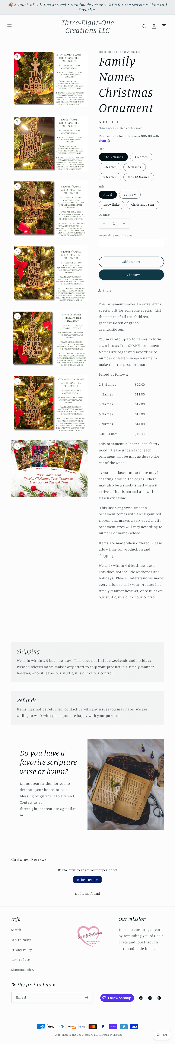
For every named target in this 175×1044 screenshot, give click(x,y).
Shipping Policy (22, 969)
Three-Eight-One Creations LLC (80, 1034)
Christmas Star (143, 204)
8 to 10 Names (139, 177)
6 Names (134, 167)
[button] (9, 26)
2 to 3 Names (113, 157)
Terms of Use (20, 959)
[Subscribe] (87, 997)
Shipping (105, 128)
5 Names (110, 167)
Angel (108, 194)
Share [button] (107, 290)
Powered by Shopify (110, 1034)
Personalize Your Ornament (117, 235)
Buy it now (131, 275)
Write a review (87, 879)
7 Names (110, 177)
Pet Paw (130, 194)
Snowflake (112, 204)
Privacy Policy (21, 950)
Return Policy (21, 940)
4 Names (141, 157)
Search (16, 929)
